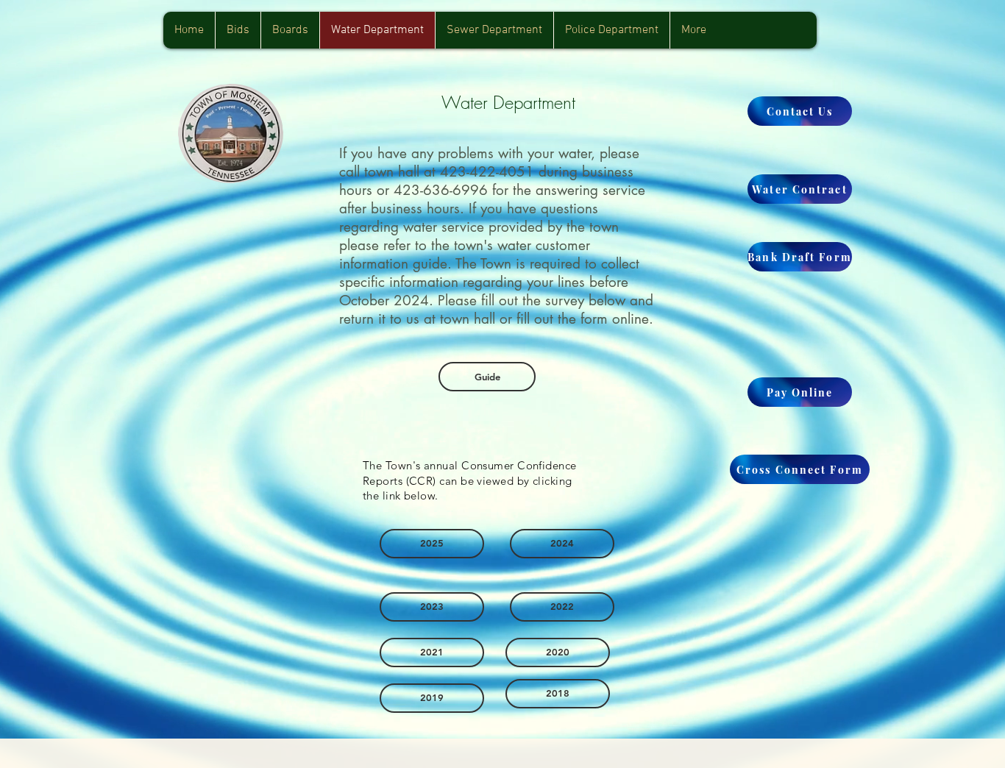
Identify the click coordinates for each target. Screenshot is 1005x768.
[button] (289, 30)
